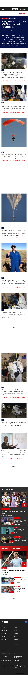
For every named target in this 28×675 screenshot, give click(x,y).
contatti (24, 667)
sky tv (15, 630)
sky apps (16, 633)
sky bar (16, 639)
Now (15, 636)
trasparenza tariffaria (13, 667)
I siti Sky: (3, 627)
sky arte (3, 639)
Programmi (17, 644)
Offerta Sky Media (6, 660)
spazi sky (16, 642)
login (25, 9)
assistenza (19, 667)
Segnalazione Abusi (20, 673)
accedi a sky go (20, 622)
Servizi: (15, 627)
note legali (4, 656)
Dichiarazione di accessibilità (18, 657)
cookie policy (17, 653)
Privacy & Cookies (10, 666)
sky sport (4, 630)
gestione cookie (5, 653)
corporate (17, 660)
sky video (3, 636)
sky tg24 (3, 633)
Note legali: (3, 650)
